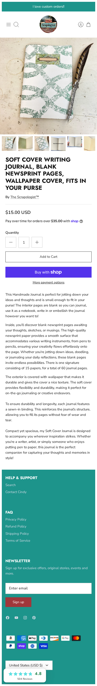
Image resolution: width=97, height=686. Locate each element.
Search (10, 489)
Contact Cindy (16, 496)
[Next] (89, 8)
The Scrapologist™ (24, 201)
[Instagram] (25, 622)
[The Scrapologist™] (48, 29)
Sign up (18, 606)
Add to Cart (48, 260)
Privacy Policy (15, 523)
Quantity (12, 236)
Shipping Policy (17, 537)
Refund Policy (15, 530)
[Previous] (8, 8)
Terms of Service (17, 544)
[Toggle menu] (9, 29)
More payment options (49, 287)
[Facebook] (7, 622)
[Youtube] (16, 622)
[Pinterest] (34, 622)
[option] (48, 90)
